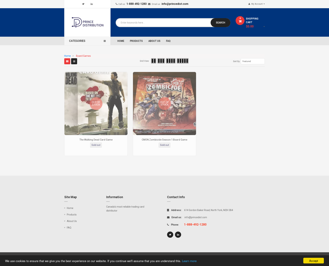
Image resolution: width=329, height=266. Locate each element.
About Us (72, 221)
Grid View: (144, 61)
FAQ (69, 227)
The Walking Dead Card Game (96, 139)
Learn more (189, 261)
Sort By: (236, 61)
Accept (313, 260)
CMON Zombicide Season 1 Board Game (164, 139)
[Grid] (67, 61)
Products (72, 214)
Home (70, 208)
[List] (74, 61)
